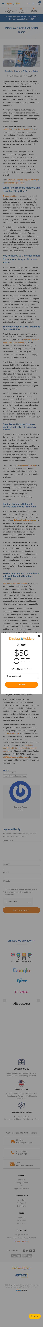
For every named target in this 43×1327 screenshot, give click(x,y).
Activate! (21, 684)
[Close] (39, 636)
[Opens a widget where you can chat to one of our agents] (35, 1316)
